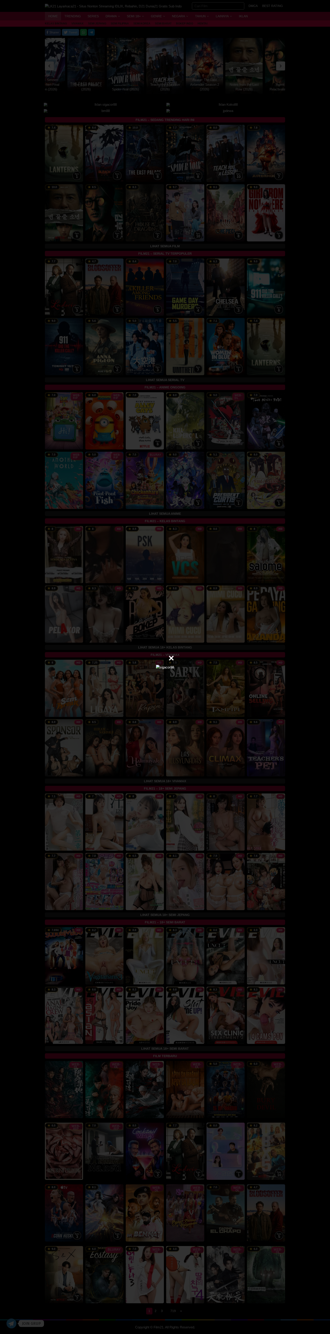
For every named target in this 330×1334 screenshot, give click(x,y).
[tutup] (171, 658)
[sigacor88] (165, 667)
